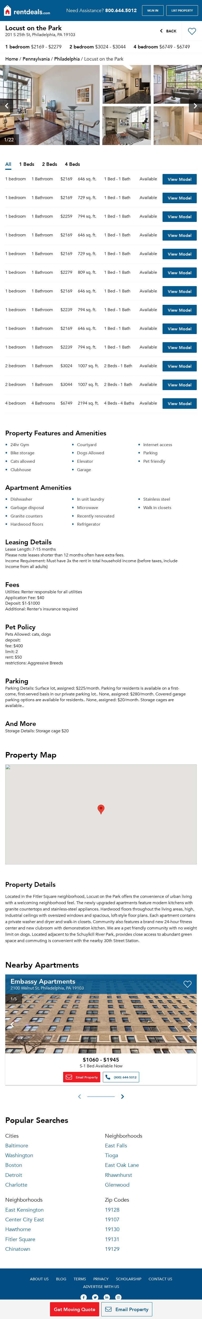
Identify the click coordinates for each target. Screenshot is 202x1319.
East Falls (116, 1145)
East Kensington (24, 1210)
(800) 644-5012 (125, 1077)
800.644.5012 (121, 10)
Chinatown (17, 1249)
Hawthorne (18, 1229)
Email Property (86, 1077)
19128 (112, 1210)
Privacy (101, 1278)
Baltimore (16, 1145)
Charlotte (16, 1185)
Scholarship (128, 1278)
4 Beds (72, 164)
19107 (112, 1219)
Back (170, 30)
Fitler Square (20, 1239)
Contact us (160, 1278)
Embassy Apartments (43, 981)
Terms (80, 1278)
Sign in (152, 10)
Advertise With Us (101, 1286)
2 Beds (49, 164)
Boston (13, 1165)
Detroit (13, 1175)
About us (39, 1278)
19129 (112, 1249)
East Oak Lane (122, 1165)
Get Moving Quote (74, 1309)
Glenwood (117, 1185)
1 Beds (26, 164)
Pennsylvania (36, 58)
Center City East (24, 1219)
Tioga (111, 1155)
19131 (112, 1239)
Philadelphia (67, 58)
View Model (179, 179)
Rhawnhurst (118, 1175)
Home (11, 58)
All (8, 164)
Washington (19, 1155)
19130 (112, 1229)
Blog (61, 1278)
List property (182, 10)
